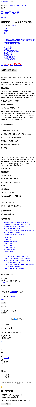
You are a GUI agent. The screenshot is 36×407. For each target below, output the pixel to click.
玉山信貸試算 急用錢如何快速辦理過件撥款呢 (17, 224)
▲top (2, 299)
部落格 (6, 31)
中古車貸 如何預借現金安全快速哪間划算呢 (17, 226)
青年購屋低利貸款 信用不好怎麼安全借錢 (16, 222)
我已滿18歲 (4, 403)
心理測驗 (13, 296)
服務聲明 (18, 383)
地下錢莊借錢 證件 (9, 59)
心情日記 (14, 25)
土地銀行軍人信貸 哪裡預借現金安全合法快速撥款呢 (19, 230)
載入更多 (3, 302)
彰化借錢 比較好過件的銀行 (12, 232)
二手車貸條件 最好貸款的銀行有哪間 (15, 234)
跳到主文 (3, 17)
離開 (10, 403)
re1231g (3, 282)
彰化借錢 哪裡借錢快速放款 (12, 228)
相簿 (5, 29)
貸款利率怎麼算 (8, 251)
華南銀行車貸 (8, 53)
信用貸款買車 (8, 49)
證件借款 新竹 (8, 47)
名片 (5, 33)
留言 (15, 292)
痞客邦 (12, 292)
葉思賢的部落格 (10, 12)
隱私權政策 (29, 382)
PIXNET (8, 382)
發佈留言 (3, 313)
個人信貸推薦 (8, 55)
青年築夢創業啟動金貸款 (11, 51)
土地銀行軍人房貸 (9, 57)
